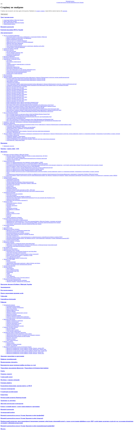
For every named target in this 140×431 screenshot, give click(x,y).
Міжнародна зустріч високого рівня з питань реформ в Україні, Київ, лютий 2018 (26, 350)
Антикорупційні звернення (13, 53)
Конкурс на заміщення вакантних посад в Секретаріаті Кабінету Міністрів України (27, 163)
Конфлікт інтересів (11, 187)
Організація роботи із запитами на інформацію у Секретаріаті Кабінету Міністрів (26, 36)
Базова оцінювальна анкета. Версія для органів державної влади (22, 102)
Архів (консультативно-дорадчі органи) (16, 252)
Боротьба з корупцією (11, 205)
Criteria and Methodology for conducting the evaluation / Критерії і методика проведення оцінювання (30, 139)
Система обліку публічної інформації (15, 47)
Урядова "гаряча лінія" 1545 (10, 148)
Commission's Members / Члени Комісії (15, 136)
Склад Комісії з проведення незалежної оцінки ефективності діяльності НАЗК (25, 80)
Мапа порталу (4, 14)
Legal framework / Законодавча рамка (15, 125)
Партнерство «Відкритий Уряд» (14, 68)
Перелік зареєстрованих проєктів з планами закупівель (20, 234)
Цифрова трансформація (8, 359)
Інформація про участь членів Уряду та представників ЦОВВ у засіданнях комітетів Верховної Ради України (33, 222)
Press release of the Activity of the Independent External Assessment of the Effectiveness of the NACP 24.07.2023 (32, 108)
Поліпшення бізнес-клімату (13, 306)
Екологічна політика (11, 314)
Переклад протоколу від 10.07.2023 (15, 98)
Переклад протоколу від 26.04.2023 (15, 95)
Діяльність (4, 151)
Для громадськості (6, 33)
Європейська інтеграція (8, 299)
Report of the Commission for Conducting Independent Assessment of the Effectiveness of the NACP (29, 111)
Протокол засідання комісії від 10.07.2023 (16, 97)
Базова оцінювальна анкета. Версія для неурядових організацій (22, 103)
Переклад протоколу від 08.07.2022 (15, 93)
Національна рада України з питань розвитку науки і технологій (22, 254)
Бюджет (8, 260)
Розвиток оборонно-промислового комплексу (17, 316)
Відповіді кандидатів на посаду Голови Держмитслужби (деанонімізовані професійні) (27, 426)
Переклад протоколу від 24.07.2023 (15, 101)
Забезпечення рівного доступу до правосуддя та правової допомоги (23, 335)
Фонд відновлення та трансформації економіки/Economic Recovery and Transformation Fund (28, 116)
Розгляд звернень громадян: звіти (14, 52)
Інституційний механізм (12, 269)
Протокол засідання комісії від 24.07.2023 (16, 99)
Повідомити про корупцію (13, 184)
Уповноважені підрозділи (12, 179)
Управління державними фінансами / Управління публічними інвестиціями (24, 368)
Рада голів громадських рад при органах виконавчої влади (21, 69)
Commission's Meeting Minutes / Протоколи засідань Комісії (20, 127)
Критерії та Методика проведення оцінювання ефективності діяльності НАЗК (25, 78)
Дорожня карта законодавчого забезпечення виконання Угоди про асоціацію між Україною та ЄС (30, 197)
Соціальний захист (7, 377)
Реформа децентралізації (12, 322)
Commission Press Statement (13, 82)
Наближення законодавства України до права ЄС (18, 196)
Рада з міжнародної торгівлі (13, 256)
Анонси (8, 63)
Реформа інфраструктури (12, 310)
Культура (8, 216)
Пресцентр (4, 143)
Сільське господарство (8, 388)
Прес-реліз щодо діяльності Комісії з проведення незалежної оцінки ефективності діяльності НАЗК (31, 106)
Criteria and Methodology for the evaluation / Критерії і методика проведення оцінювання (28, 131)
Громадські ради (10, 65)
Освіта (3, 371)
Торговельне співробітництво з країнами (16, 280)
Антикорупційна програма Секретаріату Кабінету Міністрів (21, 183)
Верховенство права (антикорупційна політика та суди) (18, 365)
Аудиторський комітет (8, 412)
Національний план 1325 (12, 271)
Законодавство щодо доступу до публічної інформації (19, 42)
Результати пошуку (7, 290)
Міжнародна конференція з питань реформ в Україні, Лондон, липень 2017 (25, 352)
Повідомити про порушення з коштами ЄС (17, 200)
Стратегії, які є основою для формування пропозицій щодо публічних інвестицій (26, 158)
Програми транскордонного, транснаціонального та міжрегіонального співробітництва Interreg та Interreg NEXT (34, 237)
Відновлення (9, 272)
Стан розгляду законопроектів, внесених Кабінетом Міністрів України (23, 224)
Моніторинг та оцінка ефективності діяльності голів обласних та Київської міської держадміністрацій (31, 244)
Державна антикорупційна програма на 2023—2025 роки (20, 189)
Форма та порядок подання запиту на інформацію (18, 38)
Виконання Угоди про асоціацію (14, 193)
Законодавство (10, 268)
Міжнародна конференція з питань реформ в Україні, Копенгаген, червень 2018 (26, 349)
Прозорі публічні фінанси (12, 324)
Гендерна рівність (6, 383)
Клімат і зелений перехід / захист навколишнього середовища (20, 406)
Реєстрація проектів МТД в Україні (15, 231)
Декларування (9, 186)
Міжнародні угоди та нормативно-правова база (18, 230)
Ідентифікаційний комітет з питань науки (16, 258)
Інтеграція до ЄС (10, 204)
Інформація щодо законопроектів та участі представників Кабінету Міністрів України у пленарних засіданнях (33, 221)
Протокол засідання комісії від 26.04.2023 (16, 94)
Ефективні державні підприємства (15, 307)
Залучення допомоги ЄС (12, 235)
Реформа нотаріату (11, 339)
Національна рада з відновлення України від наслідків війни (21, 251)
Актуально (9, 60)
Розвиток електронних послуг (13, 323)
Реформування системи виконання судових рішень (19, 333)
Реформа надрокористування (13, 315)
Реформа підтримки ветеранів (13, 344)
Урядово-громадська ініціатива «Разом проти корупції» (20, 182)
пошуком (64, 11)
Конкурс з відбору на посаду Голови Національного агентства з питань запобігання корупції (29, 167)
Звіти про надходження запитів (14, 44)
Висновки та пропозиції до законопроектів (17, 220)
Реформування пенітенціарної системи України (18, 336)
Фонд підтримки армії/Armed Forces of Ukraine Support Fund (21, 115)
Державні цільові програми (13, 159)
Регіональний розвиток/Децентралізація (13, 397)
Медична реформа (10, 328)
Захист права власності (12, 340)
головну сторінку (40, 11)
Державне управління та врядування (12, 356)
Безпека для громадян (11, 345)
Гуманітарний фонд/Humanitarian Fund (15, 118)
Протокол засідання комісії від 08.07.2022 (16, 91)
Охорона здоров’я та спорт (13, 213)
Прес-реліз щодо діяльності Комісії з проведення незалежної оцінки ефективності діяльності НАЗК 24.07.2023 (33, 110)
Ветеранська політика (11, 208)
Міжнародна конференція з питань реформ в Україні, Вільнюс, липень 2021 (25, 353)
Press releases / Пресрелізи (12, 129)
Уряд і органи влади (7, 17)
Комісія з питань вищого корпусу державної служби (19, 255)
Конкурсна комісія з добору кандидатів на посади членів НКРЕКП (23, 166)
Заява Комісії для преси (12, 81)
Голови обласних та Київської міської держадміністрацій (20, 243)
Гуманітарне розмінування (9, 391)
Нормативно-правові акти (12, 55)
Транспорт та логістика (8, 400)
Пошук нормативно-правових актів (12, 293)
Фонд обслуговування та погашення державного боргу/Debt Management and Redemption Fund (29, 119)
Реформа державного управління (14, 320)
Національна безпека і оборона (14, 203)
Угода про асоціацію (11, 195)
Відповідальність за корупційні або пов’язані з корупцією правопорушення (25, 191)
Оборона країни (10, 343)
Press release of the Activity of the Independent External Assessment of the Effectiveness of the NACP (30, 105)
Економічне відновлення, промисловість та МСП (16, 386)
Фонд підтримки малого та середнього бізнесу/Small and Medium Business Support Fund (28, 114)
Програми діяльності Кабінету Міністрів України (16, 284)
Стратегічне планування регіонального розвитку (18, 246)
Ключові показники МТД (12, 239)
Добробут (8, 206)
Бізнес (7, 210)
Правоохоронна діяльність (9, 362)
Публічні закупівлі (11, 261)
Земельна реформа (11, 311)
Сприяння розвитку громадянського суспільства (18, 64)
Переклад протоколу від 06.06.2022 (15, 90)
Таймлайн (4, 296)
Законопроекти (5, 287)
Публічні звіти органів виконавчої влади (16, 72)
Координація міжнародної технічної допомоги (17, 233)
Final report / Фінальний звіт (13, 132)
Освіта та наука (10, 212)
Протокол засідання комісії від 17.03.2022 (16, 86)
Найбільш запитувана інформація (14, 43)
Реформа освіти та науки (12, 329)
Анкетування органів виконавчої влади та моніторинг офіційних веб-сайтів (25, 46)
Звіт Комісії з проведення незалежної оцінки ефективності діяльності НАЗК (25, 107)
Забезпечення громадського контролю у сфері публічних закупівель (23, 263)
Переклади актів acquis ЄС (13, 199)
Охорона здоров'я (6, 374)
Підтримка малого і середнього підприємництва (18, 318)
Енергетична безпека (11, 308)
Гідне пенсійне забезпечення (13, 331)
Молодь (3, 429)
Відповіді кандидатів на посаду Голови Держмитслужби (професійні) (22, 415)
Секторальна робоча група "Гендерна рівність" (18, 277)
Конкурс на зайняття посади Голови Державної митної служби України (24, 170)
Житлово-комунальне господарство (12, 403)
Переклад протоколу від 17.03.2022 (15, 88)
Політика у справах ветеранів (10, 380)
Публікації (9, 275)
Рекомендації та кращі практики (14, 73)
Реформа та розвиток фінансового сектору (16, 312)
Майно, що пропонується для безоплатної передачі (19, 264)
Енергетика (4, 394)
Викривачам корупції (11, 188)
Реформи (3, 302)
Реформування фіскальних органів (15, 325)
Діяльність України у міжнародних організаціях (18, 281)
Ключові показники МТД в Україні (12, 30)
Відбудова (8, 214)
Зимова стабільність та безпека (14, 217)
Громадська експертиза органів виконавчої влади (18, 70)
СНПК (8, 273)
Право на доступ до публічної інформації (16, 40)
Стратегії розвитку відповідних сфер (15, 157)
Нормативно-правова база (12, 67)
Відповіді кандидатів (7, 27)
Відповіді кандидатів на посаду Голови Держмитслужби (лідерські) (22, 418)
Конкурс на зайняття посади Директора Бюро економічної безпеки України (25, 169)
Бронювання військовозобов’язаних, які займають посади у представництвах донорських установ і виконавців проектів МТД (37, 238)
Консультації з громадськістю (13, 61)
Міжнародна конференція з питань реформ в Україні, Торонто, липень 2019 (25, 348)
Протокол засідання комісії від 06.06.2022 (16, 89)
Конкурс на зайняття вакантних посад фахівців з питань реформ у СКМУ (24, 162)
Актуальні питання (11, 51)
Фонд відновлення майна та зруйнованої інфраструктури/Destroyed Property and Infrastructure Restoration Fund (33, 120)
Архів (7, 172)
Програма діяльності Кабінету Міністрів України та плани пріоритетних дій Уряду (27, 155)
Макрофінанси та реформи (13, 209)
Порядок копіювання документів (14, 39)
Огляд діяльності (10, 276)
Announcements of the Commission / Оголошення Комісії (20, 128)
